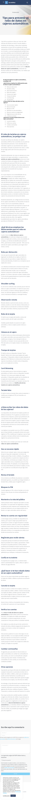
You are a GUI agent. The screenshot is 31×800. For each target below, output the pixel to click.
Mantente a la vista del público (14, 110)
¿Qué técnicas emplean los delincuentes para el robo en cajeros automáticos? (15, 83)
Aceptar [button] (13, 795)
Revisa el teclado (11, 107)
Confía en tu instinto (11, 116)
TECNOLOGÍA (15, 12)
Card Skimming (10, 98)
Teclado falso (10, 99)
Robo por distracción (12, 87)
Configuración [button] (6, 795)
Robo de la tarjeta (11, 92)
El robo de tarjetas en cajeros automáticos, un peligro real (14, 80)
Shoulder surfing (10, 88)
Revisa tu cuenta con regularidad (14, 112)
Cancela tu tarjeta (11, 121)
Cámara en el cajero (11, 94)
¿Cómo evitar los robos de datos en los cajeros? (13, 102)
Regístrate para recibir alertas (14, 114)
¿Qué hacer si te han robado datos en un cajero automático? (13, 118)
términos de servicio (11, 739)
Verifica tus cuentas (11, 123)
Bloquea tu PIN (10, 108)
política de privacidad (9, 767)
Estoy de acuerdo (7, 760)
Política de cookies (22, 791)
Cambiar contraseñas (12, 125)
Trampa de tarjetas (11, 96)
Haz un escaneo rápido (12, 105)
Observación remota (12, 90)
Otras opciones (10, 126)
